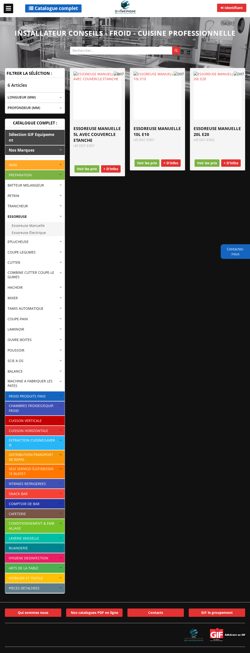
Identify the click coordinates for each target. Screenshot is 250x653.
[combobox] (125, 51)
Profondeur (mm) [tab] (24, 107)
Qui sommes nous (33, 612)
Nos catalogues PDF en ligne (94, 612)
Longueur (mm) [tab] (22, 97)
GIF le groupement (217, 612)
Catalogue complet (55, 8)
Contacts (155, 612)
